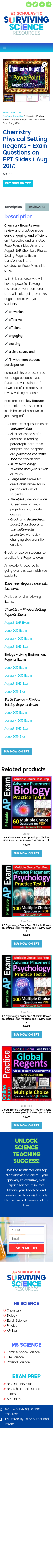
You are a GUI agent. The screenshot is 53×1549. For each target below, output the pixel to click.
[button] (4, 47)
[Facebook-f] (42, 4)
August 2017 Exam (17, 622)
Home (6, 113)
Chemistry (18, 116)
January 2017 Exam (18, 638)
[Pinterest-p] (49, 4)
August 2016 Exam (17, 646)
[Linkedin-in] (29, 4)
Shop (13, 113)
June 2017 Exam (15, 630)
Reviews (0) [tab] (37, 207)
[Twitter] (35, 4)
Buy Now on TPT (18, 183)
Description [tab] (13, 207)
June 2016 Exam (15, 691)
